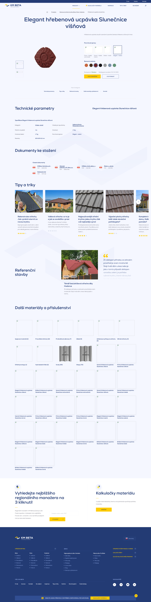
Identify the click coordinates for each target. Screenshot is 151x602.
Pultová (18, 567)
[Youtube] (127, 584)
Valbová (18, 558)
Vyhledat (55, 519)
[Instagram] (121, 584)
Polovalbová (19, 560)
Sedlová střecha (77, 124)
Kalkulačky (100, 598)
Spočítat (103, 509)
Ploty (66, 568)
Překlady (67, 563)
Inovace (23, 584)
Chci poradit (110, 76)
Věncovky (67, 560)
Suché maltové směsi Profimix (123, 556)
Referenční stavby (74, 91)
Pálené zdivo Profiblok (99, 553)
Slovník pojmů (72, 584)
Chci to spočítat (92, 76)
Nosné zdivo (97, 555)
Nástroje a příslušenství (71, 570)
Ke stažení (38, 584)
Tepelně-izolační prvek (71, 558)
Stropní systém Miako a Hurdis (123, 548)
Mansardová (19, 565)
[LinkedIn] (134, 584)
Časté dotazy (82, 584)
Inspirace (47, 584)
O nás (16, 584)
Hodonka (46, 553)
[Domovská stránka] (47, 12)
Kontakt (105, 91)
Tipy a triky (62, 91)
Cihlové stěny (117, 552)
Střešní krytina (20, 548)
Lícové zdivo (68, 565)
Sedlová (18, 555)
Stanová (18, 563)
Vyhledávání (145, 6)
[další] (138, 201)
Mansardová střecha (78, 126)
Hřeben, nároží (39, 125)
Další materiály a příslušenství (91, 91)
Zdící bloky (67, 555)
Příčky (95, 558)
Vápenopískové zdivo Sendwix (72, 553)
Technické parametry (49, 91)
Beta (16, 553)
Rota (31, 553)
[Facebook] (114, 584)
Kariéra (64, 584)
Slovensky (131, 538)
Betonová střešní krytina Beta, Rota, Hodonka (72, 12)
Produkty (53, 12)
